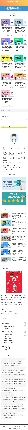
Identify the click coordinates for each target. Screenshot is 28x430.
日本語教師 (16, 401)
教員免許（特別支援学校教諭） (9, 388)
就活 (4, 370)
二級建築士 (5, 363)
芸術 (13, 415)
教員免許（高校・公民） (19, 390)
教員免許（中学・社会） (8, 374)
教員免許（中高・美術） (8, 383)
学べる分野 (15, 338)
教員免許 (18, 372)
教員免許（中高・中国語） (20, 374)
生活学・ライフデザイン (8, 406)
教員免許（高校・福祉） (20, 399)
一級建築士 (19, 361)
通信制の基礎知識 (15, 326)
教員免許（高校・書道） (8, 399)
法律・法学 (20, 404)
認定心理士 (20, 415)
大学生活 (15, 348)
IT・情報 (13, 358)
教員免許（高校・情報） (20, 397)
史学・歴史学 (6, 365)
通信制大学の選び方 (14, 332)
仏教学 (19, 363)
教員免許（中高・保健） (8, 379)
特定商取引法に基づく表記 (20, 426)
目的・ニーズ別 (15, 342)
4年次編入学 (5, 358)
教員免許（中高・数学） (20, 381)
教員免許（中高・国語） (20, 379)
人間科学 (13, 363)
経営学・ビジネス (7, 413)
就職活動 (15, 350)
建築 (22, 370)
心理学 (5, 372)
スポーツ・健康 (21, 358)
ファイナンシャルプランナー (8, 361)
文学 (10, 401)
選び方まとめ (15, 334)
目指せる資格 (15, 340)
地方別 (15, 336)
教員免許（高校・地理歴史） (8, 395)
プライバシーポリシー (7, 426)
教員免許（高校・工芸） (8, 397)
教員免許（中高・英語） (20, 383)
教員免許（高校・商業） (8, 392)
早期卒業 (5, 404)
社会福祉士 (23, 408)
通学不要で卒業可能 (7, 417)
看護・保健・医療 (19, 406)
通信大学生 (14, 346)
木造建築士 (12, 404)
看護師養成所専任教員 (7, 408)
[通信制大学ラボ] (14, 9)
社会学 (16, 408)
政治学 (11, 372)
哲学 (12, 365)
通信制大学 (14, 323)
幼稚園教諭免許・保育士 (13, 370)
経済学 (15, 413)
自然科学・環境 (6, 415)
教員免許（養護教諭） (7, 390)
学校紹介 (15, 328)
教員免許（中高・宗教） (8, 381)
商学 (18, 365)
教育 (4, 401)
